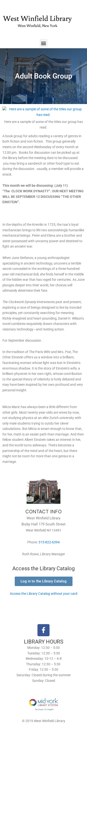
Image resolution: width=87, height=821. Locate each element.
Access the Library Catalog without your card (43, 594)
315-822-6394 (49, 542)
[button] (44, 43)
